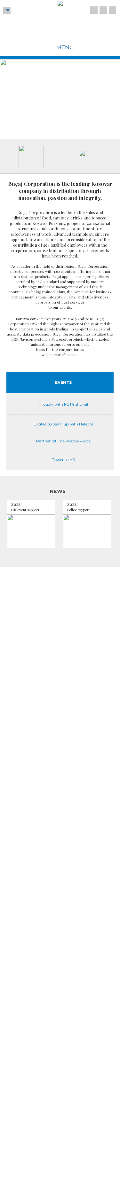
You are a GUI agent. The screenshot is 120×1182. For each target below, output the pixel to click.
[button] (31, 99)
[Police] (87, 532)
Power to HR (63, 459)
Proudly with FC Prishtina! (63, 404)
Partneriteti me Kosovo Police (63, 441)
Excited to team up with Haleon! (63, 424)
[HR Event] (31, 532)
